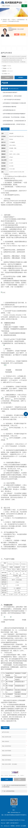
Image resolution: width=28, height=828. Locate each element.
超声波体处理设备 (10, 791)
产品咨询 (7, 77)
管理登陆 (13, 825)
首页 (9, 19)
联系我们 (21, 77)
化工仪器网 (23, 825)
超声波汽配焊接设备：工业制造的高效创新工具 (14, 120)
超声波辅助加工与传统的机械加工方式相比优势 (14, 103)
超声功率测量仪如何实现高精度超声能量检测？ (14, 113)
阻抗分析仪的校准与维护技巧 (10, 92)
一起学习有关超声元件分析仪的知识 (11, 99)
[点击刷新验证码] (15, 772)
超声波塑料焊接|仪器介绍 (9, 110)
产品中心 (14, 19)
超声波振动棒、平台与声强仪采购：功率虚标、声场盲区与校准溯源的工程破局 (14, 117)
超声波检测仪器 (20, 19)
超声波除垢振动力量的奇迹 (9, 106)
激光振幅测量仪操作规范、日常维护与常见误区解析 (14, 124)
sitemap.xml (6, 825)
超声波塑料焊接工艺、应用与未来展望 (12, 96)
